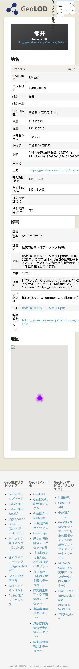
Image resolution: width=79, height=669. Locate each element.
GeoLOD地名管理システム (40, 503)
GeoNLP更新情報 (16, 578)
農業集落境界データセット (40, 613)
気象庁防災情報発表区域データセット (40, 630)
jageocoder (17, 519)
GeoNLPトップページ (16, 496)
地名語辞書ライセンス (40, 525)
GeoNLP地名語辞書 (40, 515)
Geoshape (40, 533)
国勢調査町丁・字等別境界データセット (40, 597)
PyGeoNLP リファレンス (16, 599)
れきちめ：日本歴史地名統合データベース (40, 578)
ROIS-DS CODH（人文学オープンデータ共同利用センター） (65, 574)
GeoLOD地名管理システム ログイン (65, 7)
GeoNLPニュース (65, 514)
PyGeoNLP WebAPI (16, 511)
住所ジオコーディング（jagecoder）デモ (19, 564)
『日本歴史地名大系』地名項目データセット (40, 559)
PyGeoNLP (16, 504)
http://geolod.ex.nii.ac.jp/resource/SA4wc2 (42, 42)
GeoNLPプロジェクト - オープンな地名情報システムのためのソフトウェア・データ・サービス (66, 540)
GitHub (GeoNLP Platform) (16, 528)
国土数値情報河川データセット (40, 646)
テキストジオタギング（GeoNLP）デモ (16, 545)
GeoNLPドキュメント (16, 587)
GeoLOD (39, 494)
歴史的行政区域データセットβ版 (43, 308)
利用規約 (64, 497)
